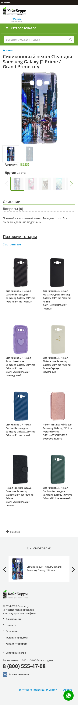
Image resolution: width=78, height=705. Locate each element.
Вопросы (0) (13, 208)
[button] (71, 183)
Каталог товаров (23, 28)
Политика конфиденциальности (37, 689)
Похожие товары (20, 236)
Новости (11, 625)
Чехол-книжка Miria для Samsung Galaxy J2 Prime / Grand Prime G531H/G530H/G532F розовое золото (57, 431)
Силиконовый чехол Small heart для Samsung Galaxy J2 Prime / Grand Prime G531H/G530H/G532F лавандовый (20, 366)
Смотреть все (12, 244)
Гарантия (11, 631)
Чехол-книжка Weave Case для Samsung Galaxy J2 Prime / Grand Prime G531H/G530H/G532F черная (20, 496)
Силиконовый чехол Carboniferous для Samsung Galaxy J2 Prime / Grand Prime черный (20, 296)
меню (7, 2)
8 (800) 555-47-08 (24, 666)
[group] (17, 184)
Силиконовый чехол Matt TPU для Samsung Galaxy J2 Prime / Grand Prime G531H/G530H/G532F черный (57, 299)
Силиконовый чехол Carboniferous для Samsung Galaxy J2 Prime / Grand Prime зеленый (57, 493)
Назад (9, 50)
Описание (11, 201)
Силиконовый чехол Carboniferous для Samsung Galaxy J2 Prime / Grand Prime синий (20, 430)
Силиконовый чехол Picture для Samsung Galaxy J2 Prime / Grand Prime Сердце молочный (57, 365)
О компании (13, 619)
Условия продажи (17, 637)
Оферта (67, 689)
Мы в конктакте (19, 674)
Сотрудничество (16, 652)
